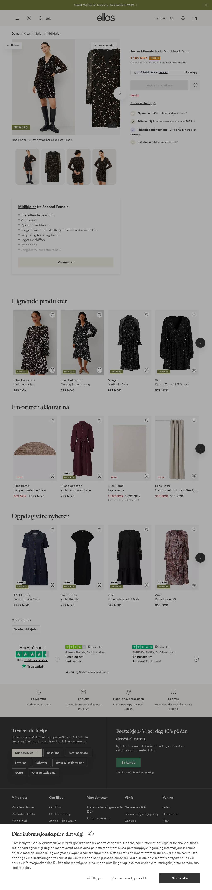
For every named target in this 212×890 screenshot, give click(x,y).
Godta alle (180, 878)
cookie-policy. (22, 868)
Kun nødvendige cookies (130, 878)
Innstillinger (93, 878)
